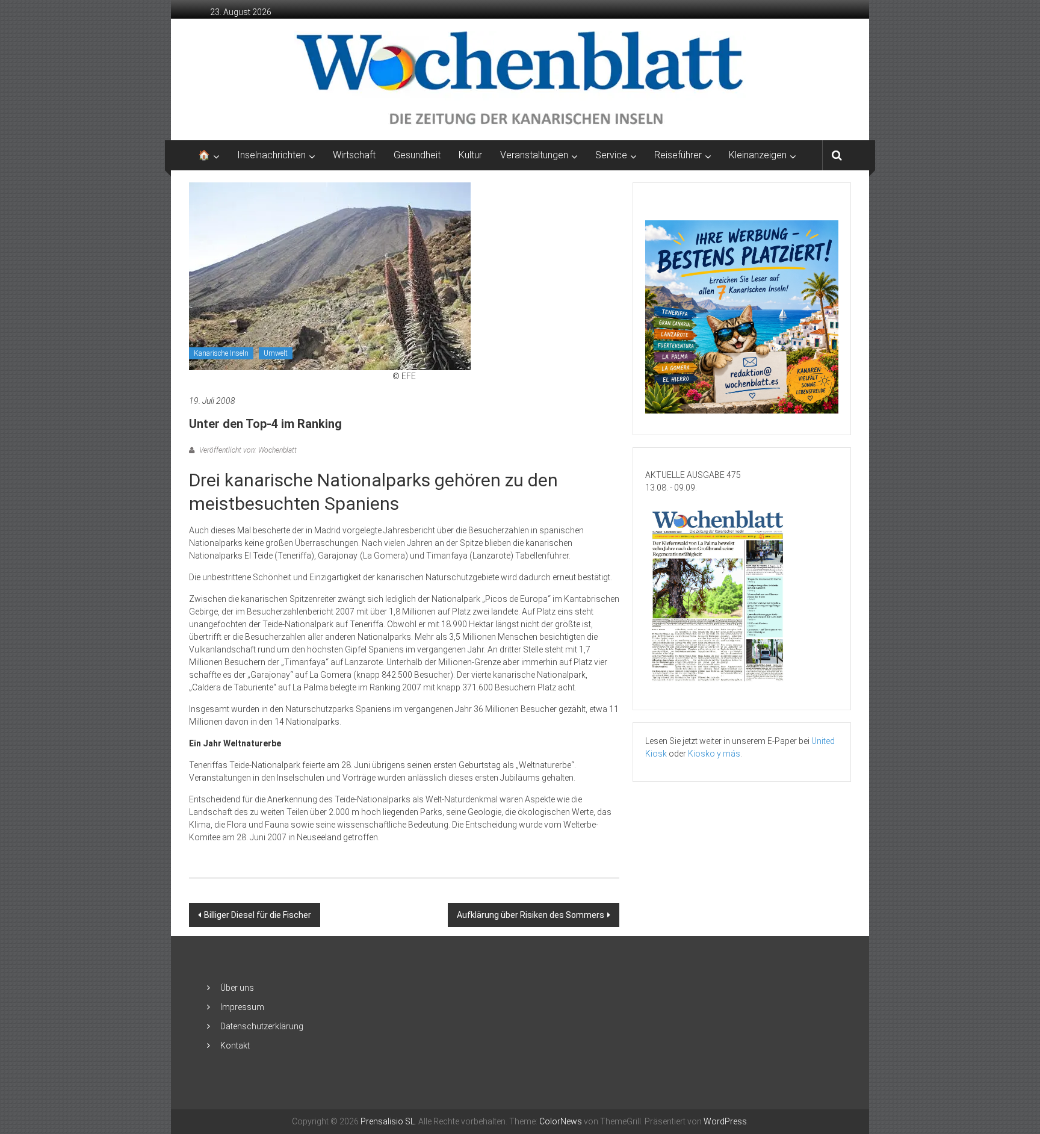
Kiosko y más (714, 753)
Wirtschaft (354, 155)
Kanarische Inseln (221, 353)
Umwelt (276, 353)
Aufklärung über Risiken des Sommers (530, 915)
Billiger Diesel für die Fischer (257, 915)
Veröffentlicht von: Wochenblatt (247, 450)
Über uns (237, 988)
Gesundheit (417, 155)
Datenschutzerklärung (261, 1026)
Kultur (470, 155)
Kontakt (235, 1045)
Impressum (242, 1007)
